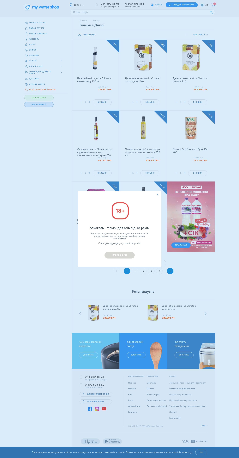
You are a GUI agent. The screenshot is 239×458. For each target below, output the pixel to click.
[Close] (157, 195)
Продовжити (119, 255)
